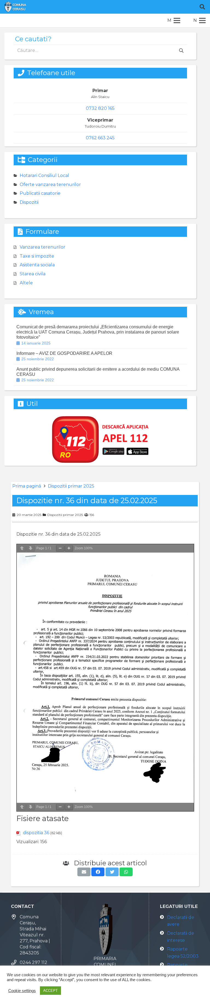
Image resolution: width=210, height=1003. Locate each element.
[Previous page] (22, 548)
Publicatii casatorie (40, 193)
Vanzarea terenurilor (42, 247)
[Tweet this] (112, 872)
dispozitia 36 (36, 832)
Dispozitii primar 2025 (71, 486)
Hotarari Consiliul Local (44, 175)
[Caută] (202, 7)
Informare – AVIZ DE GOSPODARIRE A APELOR (64, 353)
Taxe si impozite (37, 256)
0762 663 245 (100, 137)
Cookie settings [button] (22, 991)
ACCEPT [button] (50, 991)
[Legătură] (15, 6)
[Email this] (84, 872)
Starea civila (32, 273)
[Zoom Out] (60, 548)
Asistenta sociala (37, 264)
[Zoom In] (69, 548)
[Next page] (31, 548)
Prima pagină (26, 486)
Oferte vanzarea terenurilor (50, 184)
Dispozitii (29, 202)
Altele (26, 282)
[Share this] (97, 872)
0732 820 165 (100, 108)
